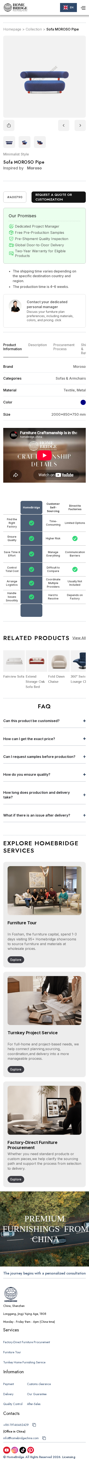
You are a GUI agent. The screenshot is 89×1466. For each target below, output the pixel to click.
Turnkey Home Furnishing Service (24, 1362)
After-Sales (33, 1404)
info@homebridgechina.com (21, 1438)
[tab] (15, 349)
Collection (34, 29)
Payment (8, 1384)
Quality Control (12, 1404)
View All (79, 638)
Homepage (12, 29)
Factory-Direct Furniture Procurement (26, 1342)
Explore (15, 959)
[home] (15, 7)
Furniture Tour (12, 1352)
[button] (68, 7)
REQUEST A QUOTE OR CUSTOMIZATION (53, 197)
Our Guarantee (36, 1394)
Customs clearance (39, 1384)
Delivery (8, 1394)
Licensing (68, 1457)
